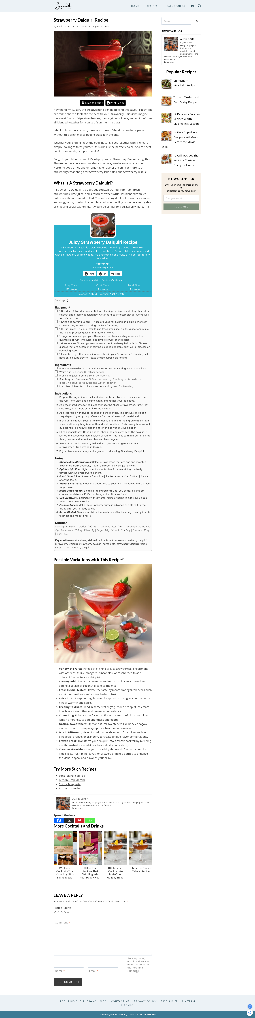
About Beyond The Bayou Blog (83, 1001)
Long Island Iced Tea (72, 775)
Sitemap (127, 1005)
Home (135, 6)
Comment (62, 922)
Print (91, 273)
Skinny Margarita (69, 784)
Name (60, 971)
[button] (97, 263)
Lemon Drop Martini (72, 780)
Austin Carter (64, 26)
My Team (188, 1001)
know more (77, 808)
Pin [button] (104, 273)
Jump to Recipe (93, 102)
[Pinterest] (192, 6)
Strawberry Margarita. (136, 206)
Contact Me (120, 1001)
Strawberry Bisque (135, 172)
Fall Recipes (176, 6)
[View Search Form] (199, 6)
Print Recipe (117, 102)
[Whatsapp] (90, 820)
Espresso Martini (70, 788)
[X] (69, 820)
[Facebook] (59, 820)
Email (93, 971)
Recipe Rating (62, 908)
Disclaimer (169, 1001)
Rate (117, 273)
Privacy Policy (145, 1001)
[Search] (197, 21)
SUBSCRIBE (181, 206)
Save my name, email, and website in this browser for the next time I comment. (138, 964)
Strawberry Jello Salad (103, 172)
